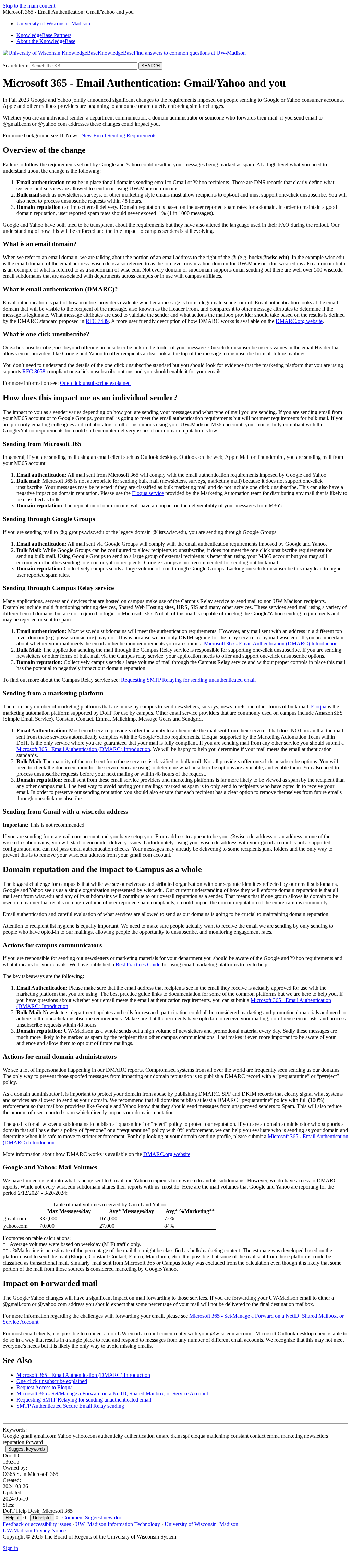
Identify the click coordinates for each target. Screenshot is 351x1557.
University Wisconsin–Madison (53, 23)
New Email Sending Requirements (118, 135)
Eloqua (318, 707)
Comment (73, 1517)
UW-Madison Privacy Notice (34, 1530)
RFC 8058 (33, 371)
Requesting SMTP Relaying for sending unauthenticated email (188, 680)
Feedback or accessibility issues (37, 1524)
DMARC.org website (299, 321)
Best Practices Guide (138, 964)
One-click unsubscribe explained (95, 383)
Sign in (10, 1548)
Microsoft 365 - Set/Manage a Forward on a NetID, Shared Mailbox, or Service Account (112, 1393)
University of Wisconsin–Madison (201, 1524)
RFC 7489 (97, 321)
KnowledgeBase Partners (43, 35)
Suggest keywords (26, 1449)
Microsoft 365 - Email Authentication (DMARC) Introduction (271, 643)
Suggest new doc (103, 1517)
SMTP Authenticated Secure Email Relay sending (70, 1406)
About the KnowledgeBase (45, 41)
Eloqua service (148, 493)
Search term (15, 65)
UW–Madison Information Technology (117, 1524)
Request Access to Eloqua (44, 1387)
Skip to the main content (29, 6)
